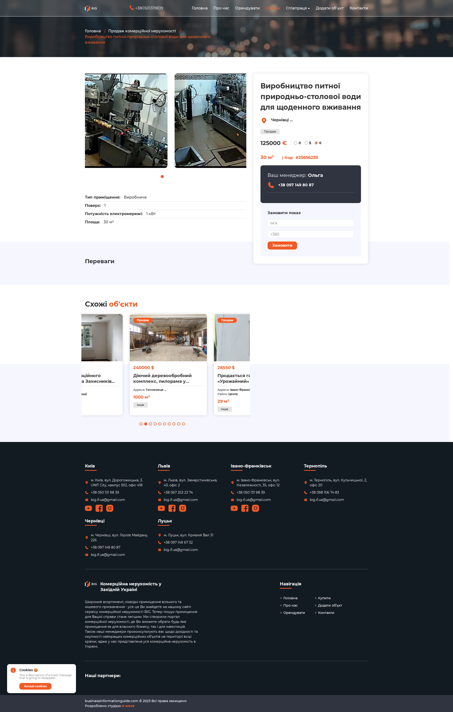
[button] (309, 8)
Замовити (282, 245)
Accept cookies (35, 686)
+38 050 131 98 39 (105, 492)
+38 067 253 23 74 (178, 492)
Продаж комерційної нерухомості (142, 31)
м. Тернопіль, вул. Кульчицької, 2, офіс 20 (338, 482)
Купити (273, 8)
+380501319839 (147, 8)
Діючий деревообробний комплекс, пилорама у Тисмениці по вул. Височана (121, 378)
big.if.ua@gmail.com (108, 500)
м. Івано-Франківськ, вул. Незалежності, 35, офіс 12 (258, 482)
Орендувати (247, 8)
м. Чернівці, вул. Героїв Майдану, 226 (119, 537)
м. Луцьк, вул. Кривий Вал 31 (188, 535)
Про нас (221, 8)
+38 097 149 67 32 (178, 542)
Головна (200, 8)
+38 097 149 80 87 (296, 185)
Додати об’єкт (330, 8)
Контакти (359, 8)
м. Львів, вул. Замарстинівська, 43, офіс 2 (190, 482)
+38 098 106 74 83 (324, 492)
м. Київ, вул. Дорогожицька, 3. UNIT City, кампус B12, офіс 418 (117, 482)
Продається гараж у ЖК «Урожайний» (200, 378)
